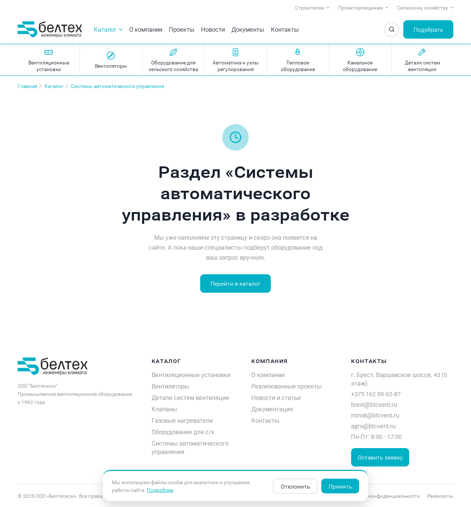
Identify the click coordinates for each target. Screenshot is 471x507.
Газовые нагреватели (182, 420)
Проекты (181, 29)
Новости (213, 29)
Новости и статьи (276, 397)
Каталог (105, 29)
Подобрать (428, 29)
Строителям (309, 7)
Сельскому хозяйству (422, 7)
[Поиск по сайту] (391, 29)
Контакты (285, 29)
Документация (272, 409)
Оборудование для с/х (183, 431)
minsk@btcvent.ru (375, 415)
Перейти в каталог (235, 283)
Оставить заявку (380, 457)
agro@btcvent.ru (373, 426)
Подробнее (160, 489)
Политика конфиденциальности (382, 495)
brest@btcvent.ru (374, 404)
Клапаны (164, 409)
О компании (145, 29)
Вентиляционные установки (191, 374)
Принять (340, 486)
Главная (27, 85)
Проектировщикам (360, 7)
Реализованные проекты (286, 386)
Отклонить (295, 486)
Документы (247, 29)
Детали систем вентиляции (190, 397)
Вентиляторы (170, 386)
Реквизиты (440, 495)
